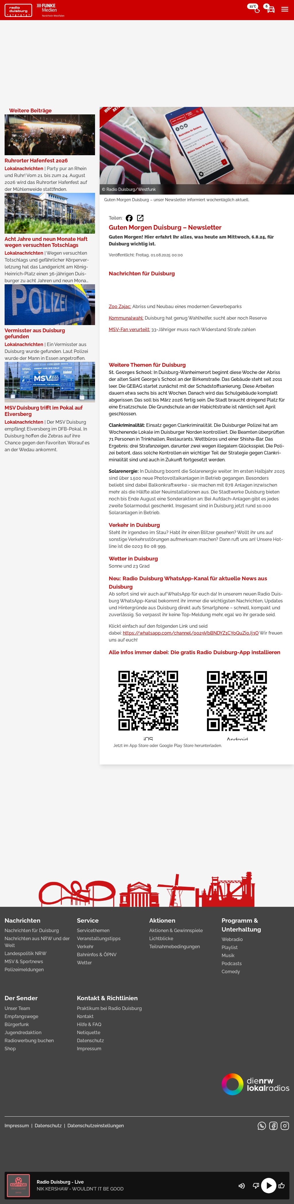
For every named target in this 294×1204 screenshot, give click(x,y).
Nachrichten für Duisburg (32, 930)
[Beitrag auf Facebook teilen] (129, 218)
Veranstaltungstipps (99, 938)
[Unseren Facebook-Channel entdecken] (273, 1125)
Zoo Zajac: (120, 306)
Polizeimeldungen (24, 969)
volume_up (242, 1186)
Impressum (89, 1048)
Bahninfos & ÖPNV (97, 954)
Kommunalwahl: (126, 318)
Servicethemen (93, 930)
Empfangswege (21, 1016)
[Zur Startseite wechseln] (18, 10)
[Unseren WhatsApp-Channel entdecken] (261, 1125)
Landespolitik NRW (26, 953)
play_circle (269, 1185)
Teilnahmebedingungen (174, 946)
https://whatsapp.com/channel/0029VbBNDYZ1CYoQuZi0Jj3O (191, 633)
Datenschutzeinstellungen (95, 1125)
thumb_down (256, 1185)
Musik (228, 955)
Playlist (230, 947)
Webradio (232, 939)
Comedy (231, 971)
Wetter (84, 962)
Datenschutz (90, 1040)
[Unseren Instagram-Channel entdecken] (284, 1125)
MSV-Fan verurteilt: (129, 329)
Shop (10, 1048)
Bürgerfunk (17, 1024)
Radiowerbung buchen (29, 1040)
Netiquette (88, 1032)
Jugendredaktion (23, 1032)
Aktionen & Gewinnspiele (176, 930)
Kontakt (85, 1016)
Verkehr (85, 946)
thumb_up (281, 1185)
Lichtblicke (161, 938)
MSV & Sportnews (24, 961)
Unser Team (17, 1008)
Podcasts (232, 963)
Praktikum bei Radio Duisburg (109, 1008)
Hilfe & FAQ (89, 1024)
